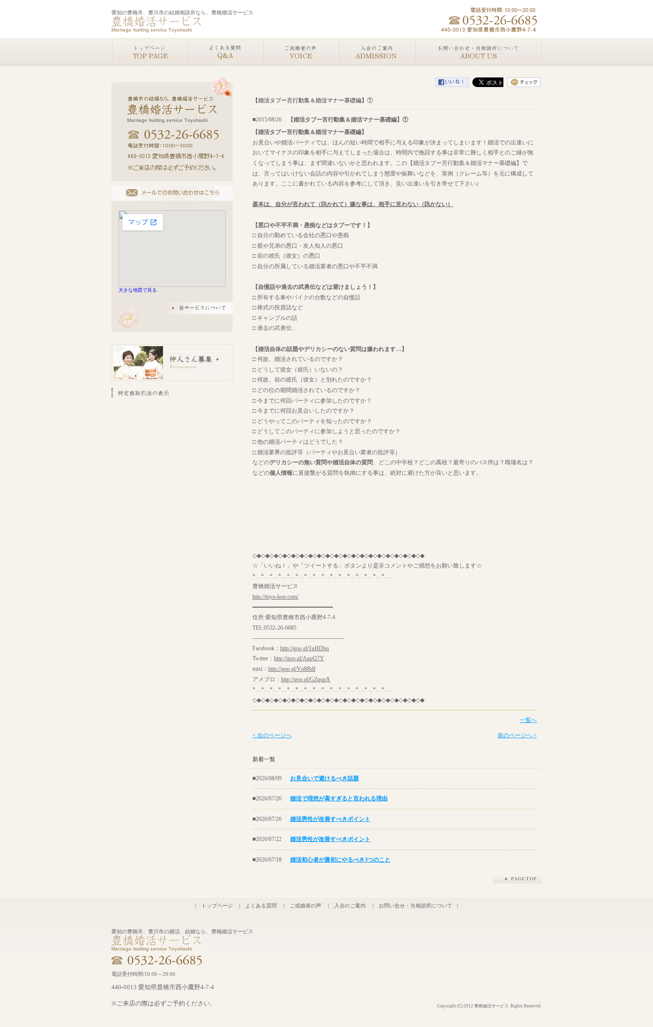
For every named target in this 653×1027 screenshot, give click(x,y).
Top (149, 52)
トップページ (217, 905)
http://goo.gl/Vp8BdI (292, 669)
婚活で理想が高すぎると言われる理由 (339, 798)
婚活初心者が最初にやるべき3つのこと (340, 859)
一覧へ (528, 720)
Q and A (224, 52)
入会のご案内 (350, 905)
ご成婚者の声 (305, 905)
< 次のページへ (272, 735)
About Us (478, 52)
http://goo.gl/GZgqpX (305, 679)
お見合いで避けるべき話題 (324, 778)
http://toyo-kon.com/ (275, 596)
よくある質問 (261, 905)
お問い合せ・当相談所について (415, 905)
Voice (300, 52)
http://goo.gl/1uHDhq (304, 648)
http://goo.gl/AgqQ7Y (299, 658)
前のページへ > (517, 735)
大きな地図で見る (138, 290)
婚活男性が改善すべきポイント (330, 819)
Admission (376, 52)
